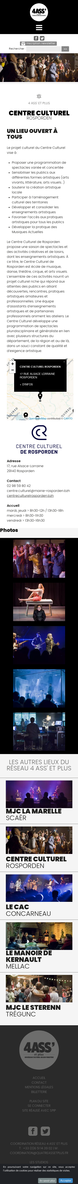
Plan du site (39, 1101)
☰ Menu (39, 27)
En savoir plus (47, 1180)
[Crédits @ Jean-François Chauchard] (39, 559)
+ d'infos (26, 384)
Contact (39, 1082)
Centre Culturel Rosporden (40, 366)
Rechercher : (17, 48)
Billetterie (39, 1092)
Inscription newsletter (40, 43)
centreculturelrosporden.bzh (30, 495)
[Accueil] (39, 12)
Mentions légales (39, 1087)
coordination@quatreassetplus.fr (39, 1153)
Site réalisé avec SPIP (39, 1110)
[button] (40, 397)
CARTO (68, 418)
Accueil (39, 1078)
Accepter (65, 1180)
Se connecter (39, 1105)
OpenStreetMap (38, 418)
